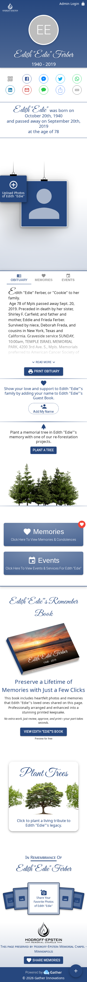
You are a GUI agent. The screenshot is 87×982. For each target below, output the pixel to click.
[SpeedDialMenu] (75, 970)
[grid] (43, 212)
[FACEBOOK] (27, 78)
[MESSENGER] (43, 78)
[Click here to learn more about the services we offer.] (43, 933)
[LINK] (77, 90)
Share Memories (46, 960)
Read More (44, 362)
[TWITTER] (60, 78)
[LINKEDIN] (10, 90)
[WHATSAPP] (77, 78)
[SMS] (43, 90)
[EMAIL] (27, 90)
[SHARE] (60, 90)
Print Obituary (46, 371)
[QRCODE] (10, 78)
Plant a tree (43, 450)
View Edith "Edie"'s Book (43, 731)
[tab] (19, 277)
